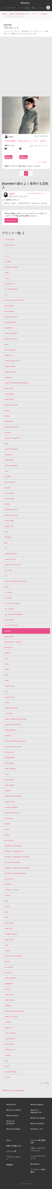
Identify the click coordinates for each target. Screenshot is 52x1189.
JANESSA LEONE (11, 405)
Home (8, 1140)
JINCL (6, 658)
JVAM (6, 1066)
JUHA (6, 917)
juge (6, 912)
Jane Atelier (8, 388)
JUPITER (7, 1022)
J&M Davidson (9, 245)
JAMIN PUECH (9, 372)
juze (5, 1061)
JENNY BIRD (9, 521)
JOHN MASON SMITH (12, 725)
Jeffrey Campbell (10, 466)
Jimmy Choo (9, 636)
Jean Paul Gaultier (11, 449)
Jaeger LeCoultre (10, 339)
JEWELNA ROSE (10, 554)
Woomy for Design (37, 1118)
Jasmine (7, 432)
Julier (6, 945)
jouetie (6, 835)
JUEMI (6, 906)
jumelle (7, 962)
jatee (6, 443)
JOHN (6, 702)
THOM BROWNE (23, 203)
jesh (6, 543)
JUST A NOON (10, 1033)
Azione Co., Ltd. (36, 1129)
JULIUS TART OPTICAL (13, 956)
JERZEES (7, 537)
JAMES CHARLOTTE (12, 361)
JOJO (6, 774)
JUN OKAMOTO (10, 978)
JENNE (7, 504)
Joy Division (9, 879)
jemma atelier (9, 493)
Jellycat (7, 488)
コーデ (20, 8)
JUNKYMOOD (9, 1000)
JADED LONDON (10, 333)
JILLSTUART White (11, 625)
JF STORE (8, 570)
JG (5, 576)
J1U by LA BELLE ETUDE (13, 300)
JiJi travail (8, 592)
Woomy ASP (11, 1104)
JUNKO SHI (8, 995)
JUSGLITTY (8, 1028)
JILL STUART (9, 609)
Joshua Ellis (9, 818)
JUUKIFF (7, 1055)
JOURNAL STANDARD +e (14, 851)
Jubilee (7, 895)
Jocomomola (9, 697)
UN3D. (13, 203)
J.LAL (6, 278)
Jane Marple (9, 394)
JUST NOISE (9, 1044)
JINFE (6, 669)
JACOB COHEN (10, 322)
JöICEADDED (9, 763)
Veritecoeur (35, 203)
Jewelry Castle (10, 559)
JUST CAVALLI (9, 1039)
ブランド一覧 (11, 1151)
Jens (6, 532)
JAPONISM (8, 421)
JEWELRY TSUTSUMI (12, 565)
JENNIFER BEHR (10, 510)
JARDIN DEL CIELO (11, 427)
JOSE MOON (9, 785)
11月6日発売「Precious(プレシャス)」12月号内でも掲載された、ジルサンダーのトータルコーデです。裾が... (26, 141)
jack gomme (9, 311)
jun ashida (8, 972)
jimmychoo (8, 647)
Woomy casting (12, 1115)
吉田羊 (11, 137)
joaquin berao (9, 686)
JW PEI (7, 1077)
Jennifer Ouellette (11, 515)
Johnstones (8, 752)
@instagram (35, 1164)
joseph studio (9, 802)
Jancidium (8, 377)
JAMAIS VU (8, 355)
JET (5, 548)
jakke (6, 344)
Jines (6, 664)
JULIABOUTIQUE (10, 934)
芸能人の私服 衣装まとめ (19, 14)
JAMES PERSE (9, 366)
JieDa (6, 587)
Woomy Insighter (36, 1104)
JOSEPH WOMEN (11, 807)
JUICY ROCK (9, 923)
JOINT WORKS (10, 769)
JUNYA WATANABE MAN (13, 1011)
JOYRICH (7, 884)
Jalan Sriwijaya (10, 350)
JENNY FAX (9, 526)
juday (6, 901)
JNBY (6, 680)
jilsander (44, 14)
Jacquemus (8, 328)
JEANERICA (8, 460)
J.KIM (6, 273)
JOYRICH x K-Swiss (11, 890)
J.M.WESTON (9, 284)
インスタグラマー (9, 8)
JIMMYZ (7, 653)
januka (6, 416)
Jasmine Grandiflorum (12, 438)
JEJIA (6, 471)
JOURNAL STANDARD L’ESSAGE (16, 868)
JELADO (7, 477)
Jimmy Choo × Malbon (13, 642)
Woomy (25, 2)
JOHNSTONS (9, 758)
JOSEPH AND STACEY (13, 796)
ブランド (41, 8)
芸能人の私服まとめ (13, 1146)
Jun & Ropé (8, 967)
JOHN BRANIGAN (11, 708)
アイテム (8, 16)
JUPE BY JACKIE (10, 1017)
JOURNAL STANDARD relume (15, 873)
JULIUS (7, 950)
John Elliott (8, 713)
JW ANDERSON (10, 1072)
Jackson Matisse (10, 317)
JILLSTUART (9, 620)
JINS (6, 675)
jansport (7, 410)
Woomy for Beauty (13, 1129)
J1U (5, 295)
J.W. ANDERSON (10, 289)
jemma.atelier (9, 499)
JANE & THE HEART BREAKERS (16, 383)
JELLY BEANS (9, 482)
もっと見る (42, 162)
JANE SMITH (9, 399)
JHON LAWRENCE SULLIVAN (15, 581)
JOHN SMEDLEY (10, 730)
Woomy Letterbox (37, 1123)
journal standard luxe (12, 862)
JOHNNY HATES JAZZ (13, 747)
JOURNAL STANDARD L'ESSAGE (16, 857)
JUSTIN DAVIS (9, 1050)
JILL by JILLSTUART (12, 603)
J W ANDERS (9, 240)
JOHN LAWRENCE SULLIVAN (15, 719)
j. (4, 251)
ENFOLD (7, 203)
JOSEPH (7, 791)
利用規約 (9, 1165)
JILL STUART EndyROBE (13, 614)
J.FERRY (7, 262)
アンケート (11, 220)
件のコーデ (40, 193)
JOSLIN (7, 824)
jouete (6, 829)
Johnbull (7, 736)
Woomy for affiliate (13, 1110)
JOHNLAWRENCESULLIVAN (15, 741)
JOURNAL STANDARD (12, 846)
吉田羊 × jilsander (34, 166)
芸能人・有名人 (30, 8)
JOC (6, 692)
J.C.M (6, 256)
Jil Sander (8, 598)
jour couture (9, 840)
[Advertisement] (26, 64)
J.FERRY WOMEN (11, 267)
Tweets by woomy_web (13, 1090)
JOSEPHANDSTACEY (12, 813)
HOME (4, 14)
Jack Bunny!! (9, 306)
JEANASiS (8, 455)
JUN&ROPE (8, 984)
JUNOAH (7, 1006)
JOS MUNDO (9, 780)
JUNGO (7, 989)
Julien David (9, 939)
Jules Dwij (8, 928)
